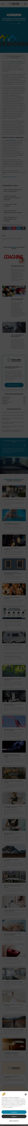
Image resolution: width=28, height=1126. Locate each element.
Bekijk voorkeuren (14, 1120)
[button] (25, 1094)
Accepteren (14, 1112)
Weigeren (14, 1116)
